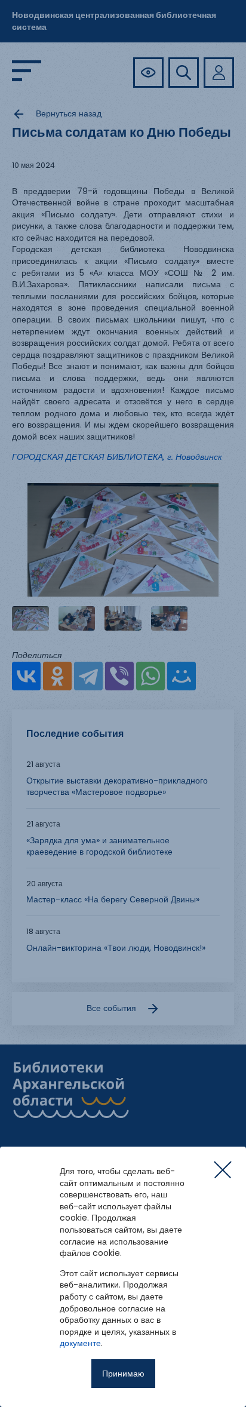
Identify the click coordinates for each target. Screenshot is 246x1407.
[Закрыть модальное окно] (223, 1170)
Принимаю (123, 1374)
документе (80, 1343)
